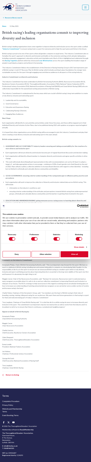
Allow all (74, 254)
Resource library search (13, 18)
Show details (79, 247)
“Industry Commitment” (11, 49)
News (4, 26)
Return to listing (12, 375)
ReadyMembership (27, 430)
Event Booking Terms (10, 415)
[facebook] (3, 422)
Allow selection (45, 254)
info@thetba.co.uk (11, 446)
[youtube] (13, 422)
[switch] (34, 239)
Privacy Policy (7, 405)
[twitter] (8, 422)
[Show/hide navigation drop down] (85, 7)
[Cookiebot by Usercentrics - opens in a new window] (78, 206)
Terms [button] (5, 395)
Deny (17, 254)
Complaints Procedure (10, 401)
